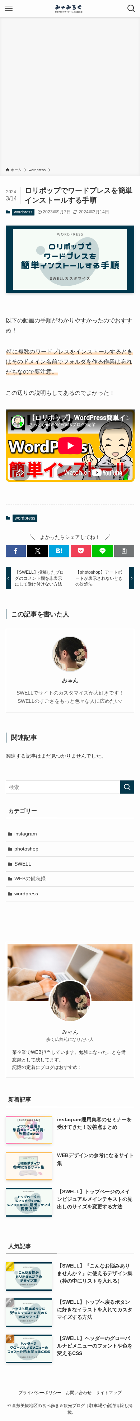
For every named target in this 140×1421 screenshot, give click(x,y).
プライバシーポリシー (39, 1392)
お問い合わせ (79, 1392)
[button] (16, 551)
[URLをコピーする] (124, 551)
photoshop (26, 849)
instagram (25, 834)
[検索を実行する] (127, 787)
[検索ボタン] (131, 8)
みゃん (70, 680)
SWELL (22, 864)
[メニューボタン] (8, 8)
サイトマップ (109, 1392)
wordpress (23, 212)
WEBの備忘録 (30, 878)
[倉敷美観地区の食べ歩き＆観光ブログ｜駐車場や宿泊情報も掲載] (70, 8)
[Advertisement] (70, 94)
